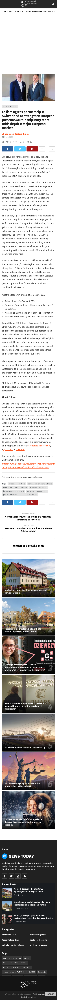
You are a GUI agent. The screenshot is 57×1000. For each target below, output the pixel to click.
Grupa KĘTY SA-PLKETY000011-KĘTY (17, 967)
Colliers (22, 484)
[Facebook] (4, 876)
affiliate (12, 484)
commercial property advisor (40, 484)
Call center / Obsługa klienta (15, 963)
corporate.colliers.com (39, 445)
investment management (13, 491)
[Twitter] (11, 876)
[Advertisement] (28, 44)
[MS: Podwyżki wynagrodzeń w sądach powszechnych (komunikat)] (28, 771)
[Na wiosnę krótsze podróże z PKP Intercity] (28, 733)
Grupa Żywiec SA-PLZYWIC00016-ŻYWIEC (19, 972)
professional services (12, 495)
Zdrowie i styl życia (38, 935)
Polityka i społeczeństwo (13, 945)
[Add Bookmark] (52, 148)
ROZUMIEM (50, 994)
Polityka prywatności (41, 994)
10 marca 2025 (21, 922)
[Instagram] (18, 876)
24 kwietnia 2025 (22, 909)
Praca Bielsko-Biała (10, 940)
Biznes (27, 958)
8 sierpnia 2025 (21, 895)
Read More (30, 869)
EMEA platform (21, 487)
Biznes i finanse (9, 106)
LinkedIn (20, 449)
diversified (7, 487)
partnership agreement (36, 491)
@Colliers (8, 449)
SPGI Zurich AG (31, 495)
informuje (42, 972)
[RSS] (24, 876)
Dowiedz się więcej (28, 997)
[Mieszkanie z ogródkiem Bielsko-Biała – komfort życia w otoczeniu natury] (28, 617)
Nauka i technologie (38, 940)
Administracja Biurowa (12, 958)
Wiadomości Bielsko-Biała (15, 134)
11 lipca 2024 (7, 137)
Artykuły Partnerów (38, 945)
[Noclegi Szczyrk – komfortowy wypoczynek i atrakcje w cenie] (28, 578)
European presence (38, 487)
